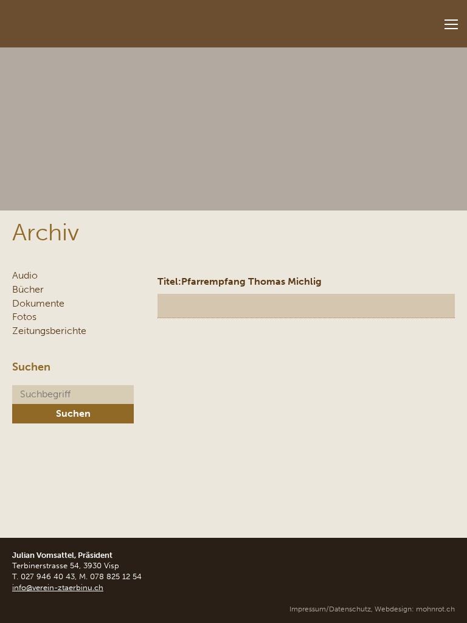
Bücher (28, 289)
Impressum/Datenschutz (330, 609)
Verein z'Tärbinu (91, 20)
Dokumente (38, 303)
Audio (25, 275)
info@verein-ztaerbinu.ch (57, 587)
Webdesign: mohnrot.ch (415, 609)
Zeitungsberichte (49, 330)
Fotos (24, 316)
